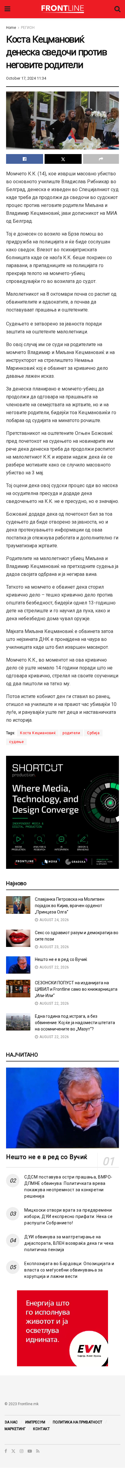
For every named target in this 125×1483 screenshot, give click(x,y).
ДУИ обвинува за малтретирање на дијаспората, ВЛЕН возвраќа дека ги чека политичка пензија (69, 1243)
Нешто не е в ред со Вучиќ (61, 959)
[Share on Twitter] (63, 159)
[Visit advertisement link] (62, 1328)
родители (71, 733)
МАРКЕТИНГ (15, 1429)
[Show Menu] (7, 9)
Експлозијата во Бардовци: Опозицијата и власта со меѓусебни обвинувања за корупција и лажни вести (69, 1270)
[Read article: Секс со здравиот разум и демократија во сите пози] (18, 938)
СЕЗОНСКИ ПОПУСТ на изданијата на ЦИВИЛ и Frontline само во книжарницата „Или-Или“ (76, 989)
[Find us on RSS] (37, 1451)
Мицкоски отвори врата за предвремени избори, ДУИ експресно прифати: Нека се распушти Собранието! (68, 1216)
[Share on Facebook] (24, 159)
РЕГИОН (28, 28)
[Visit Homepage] (62, 9)
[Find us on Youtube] (30, 1451)
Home (11, 28)
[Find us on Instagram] (21, 1451)
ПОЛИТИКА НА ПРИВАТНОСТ (77, 1422)
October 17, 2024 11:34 (26, 78)
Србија (93, 733)
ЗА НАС (11, 1422)
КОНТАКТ (41, 1429)
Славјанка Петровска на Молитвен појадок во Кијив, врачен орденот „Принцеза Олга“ (69, 905)
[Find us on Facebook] (6, 1451)
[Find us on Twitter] (13, 1451)
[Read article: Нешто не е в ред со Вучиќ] (18, 965)
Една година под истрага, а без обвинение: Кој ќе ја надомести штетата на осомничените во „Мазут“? (75, 1022)
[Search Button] (117, 9)
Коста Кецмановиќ (38, 733)
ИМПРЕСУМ (35, 1422)
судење (16, 742)
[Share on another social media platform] (101, 159)
